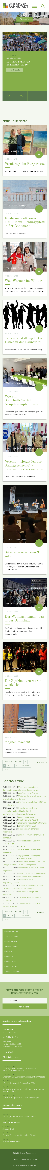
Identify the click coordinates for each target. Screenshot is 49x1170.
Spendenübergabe (26, 817)
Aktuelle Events (11, 936)
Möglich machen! (17, 742)
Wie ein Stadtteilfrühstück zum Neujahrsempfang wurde (23, 400)
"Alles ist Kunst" (25, 858)
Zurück (18, 762)
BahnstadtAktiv (11, 961)
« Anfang (8, 762)
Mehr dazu (14, 67)
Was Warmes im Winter (23, 281)
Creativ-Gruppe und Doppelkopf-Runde (20, 1135)
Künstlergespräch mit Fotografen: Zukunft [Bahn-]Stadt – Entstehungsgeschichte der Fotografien (20, 811)
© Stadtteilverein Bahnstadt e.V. (25, 1153)
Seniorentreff (8, 1129)
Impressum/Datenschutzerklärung (25, 1159)
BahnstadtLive (10, 956)
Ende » (7, 769)
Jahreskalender (11, 946)
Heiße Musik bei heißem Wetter (31, 873)
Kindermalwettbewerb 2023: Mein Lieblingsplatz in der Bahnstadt (25, 222)
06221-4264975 (12, 1037)
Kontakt (9, 1052)
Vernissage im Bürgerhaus (25, 164)
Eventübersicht (11, 941)
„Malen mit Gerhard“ (11, 1123)
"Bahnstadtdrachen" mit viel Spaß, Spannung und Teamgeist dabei (23, 52)
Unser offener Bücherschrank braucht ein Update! (24, 1077)
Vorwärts (25, 766)
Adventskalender (11, 971)
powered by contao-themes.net (24, 1166)
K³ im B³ (21, 846)
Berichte (8, 951)
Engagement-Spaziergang (29, 855)
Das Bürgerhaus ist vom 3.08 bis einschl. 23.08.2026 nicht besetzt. (20, 1070)
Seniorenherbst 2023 (27, 826)
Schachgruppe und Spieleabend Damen (19, 1116)
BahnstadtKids (10, 966)
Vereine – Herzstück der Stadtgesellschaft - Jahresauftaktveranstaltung (25, 465)
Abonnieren (24, 1007)
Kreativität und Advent (28, 820)
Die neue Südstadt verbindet (30, 876)
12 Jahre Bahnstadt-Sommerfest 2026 (19, 1083)
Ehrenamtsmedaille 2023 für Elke (32, 823)
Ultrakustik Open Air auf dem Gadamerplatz (21, 1097)
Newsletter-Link (11, 931)
